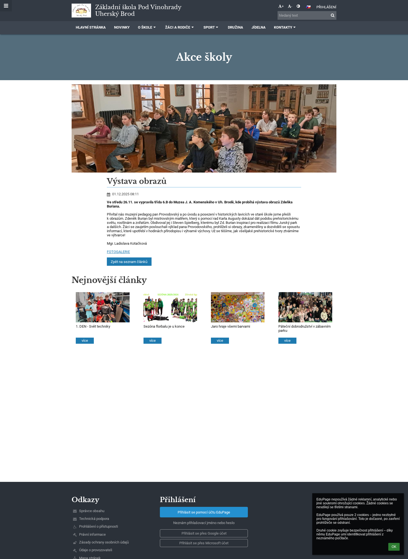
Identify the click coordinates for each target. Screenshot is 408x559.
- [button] (291, 6)
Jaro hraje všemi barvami (230, 326)
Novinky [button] (122, 27)
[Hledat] (332, 15)
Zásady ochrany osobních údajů (104, 542)
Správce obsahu (91, 511)
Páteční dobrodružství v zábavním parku (304, 328)
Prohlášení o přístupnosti (98, 526)
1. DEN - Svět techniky (93, 326)
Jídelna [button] (258, 27)
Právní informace (92, 534)
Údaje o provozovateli (95, 550)
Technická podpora (94, 519)
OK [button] (394, 547)
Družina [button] (235, 27)
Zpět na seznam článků (129, 262)
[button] (298, 6)
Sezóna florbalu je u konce (164, 326)
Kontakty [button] (283, 27)
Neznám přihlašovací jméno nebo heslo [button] (204, 523)
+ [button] (283, 6)
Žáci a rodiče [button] (177, 27)
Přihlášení (326, 7)
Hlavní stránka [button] (91, 27)
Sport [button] (209, 27)
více (85, 340)
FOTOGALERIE (118, 252)
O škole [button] (145, 27)
